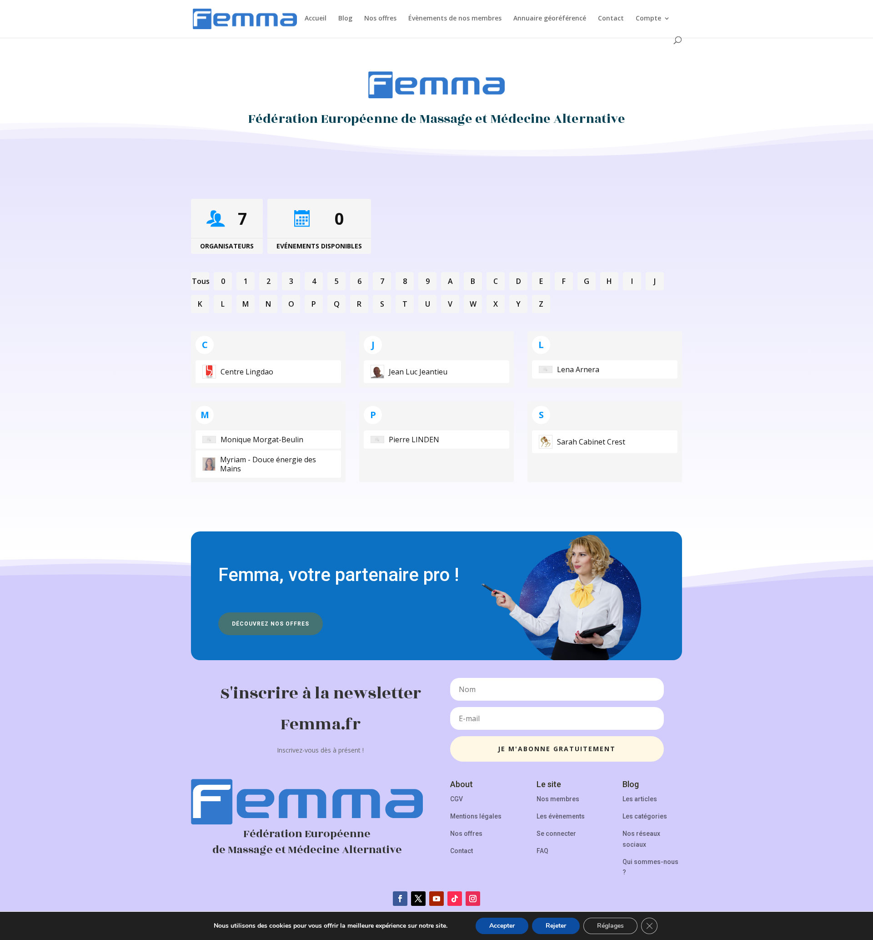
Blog (345, 18)
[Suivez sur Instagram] (473, 898)
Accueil (315, 18)
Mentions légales (476, 816)
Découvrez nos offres (270, 624)
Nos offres (380, 18)
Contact (611, 18)
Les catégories (644, 816)
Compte (648, 18)
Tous (200, 281)
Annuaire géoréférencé (549, 18)
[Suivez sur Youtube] (436, 898)
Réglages (610, 925)
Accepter (502, 925)
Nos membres (558, 799)
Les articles (639, 799)
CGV (456, 799)
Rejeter (556, 925)
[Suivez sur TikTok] (454, 898)
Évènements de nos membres (455, 18)
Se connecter (556, 833)
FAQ (542, 850)
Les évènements (561, 816)
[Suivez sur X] (418, 898)
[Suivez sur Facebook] (400, 898)
